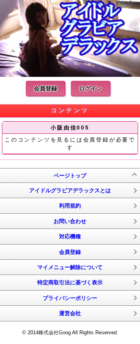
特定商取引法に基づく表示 (70, 282)
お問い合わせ (70, 221)
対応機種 (70, 236)
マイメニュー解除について (70, 267)
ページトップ (70, 175)
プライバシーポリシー (70, 298)
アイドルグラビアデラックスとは (70, 190)
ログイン (90, 88)
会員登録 (45, 88)
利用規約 (70, 205)
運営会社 (70, 313)
